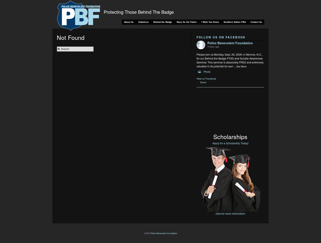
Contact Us (256, 22)
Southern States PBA (235, 22)
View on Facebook (206, 78)
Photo (207, 71)
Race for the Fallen (187, 22)
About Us (129, 22)
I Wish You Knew (210, 22)
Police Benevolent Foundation (230, 43)
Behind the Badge (162, 22)
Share (203, 82)
